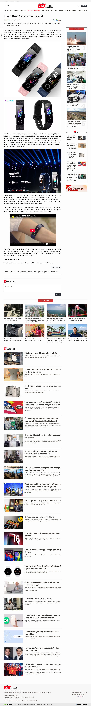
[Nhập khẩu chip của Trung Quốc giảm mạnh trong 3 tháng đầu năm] (13, 440)
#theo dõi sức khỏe (54, 271)
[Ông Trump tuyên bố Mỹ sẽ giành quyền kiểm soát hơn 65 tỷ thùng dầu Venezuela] (56, 310)
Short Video (54, 10)
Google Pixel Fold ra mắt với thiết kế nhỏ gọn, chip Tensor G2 (71, 155)
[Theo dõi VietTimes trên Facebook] (75, 696)
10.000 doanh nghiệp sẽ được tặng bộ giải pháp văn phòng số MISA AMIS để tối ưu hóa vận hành (43, 485)
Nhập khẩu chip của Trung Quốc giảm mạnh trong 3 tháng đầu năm (43, 436)
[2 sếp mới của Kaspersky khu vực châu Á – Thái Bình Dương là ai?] (13, 653)
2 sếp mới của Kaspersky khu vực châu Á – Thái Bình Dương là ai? (42, 649)
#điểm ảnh (23, 271)
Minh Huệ (8, 20)
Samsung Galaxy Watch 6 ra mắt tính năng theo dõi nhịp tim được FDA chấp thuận (43, 567)
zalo (78, 696)
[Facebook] (51, 20)
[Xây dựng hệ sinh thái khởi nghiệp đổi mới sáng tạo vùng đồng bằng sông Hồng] (13, 472)
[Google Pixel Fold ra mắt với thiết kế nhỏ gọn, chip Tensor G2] (82, 155)
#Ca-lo (35, 271)
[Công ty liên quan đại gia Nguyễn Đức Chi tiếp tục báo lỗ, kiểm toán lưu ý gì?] (77, 330)
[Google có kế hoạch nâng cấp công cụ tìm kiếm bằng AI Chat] (13, 636)
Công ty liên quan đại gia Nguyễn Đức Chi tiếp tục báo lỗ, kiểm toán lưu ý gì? (77, 339)
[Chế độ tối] (78, 5)
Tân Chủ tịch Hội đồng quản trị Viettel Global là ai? (43, 500)
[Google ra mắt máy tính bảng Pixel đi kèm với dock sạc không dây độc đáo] (82, 145)
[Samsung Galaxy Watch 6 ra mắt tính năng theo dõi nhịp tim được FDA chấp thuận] (13, 571)
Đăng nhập (84, 5)
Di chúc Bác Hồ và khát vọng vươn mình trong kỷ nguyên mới (12, 319)
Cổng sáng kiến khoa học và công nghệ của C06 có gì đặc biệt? (76, 319)
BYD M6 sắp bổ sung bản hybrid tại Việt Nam (73, 104)
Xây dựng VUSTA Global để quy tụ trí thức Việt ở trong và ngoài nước (34, 339)
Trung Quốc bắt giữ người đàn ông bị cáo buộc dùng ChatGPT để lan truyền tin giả (41, 452)
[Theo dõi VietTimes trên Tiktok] (83, 696)
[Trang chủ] (5, 10)
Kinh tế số (23, 10)
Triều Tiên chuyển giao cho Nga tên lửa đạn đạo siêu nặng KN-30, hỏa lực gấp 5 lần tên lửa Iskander (73, 48)
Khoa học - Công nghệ (34, 10)
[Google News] (58, 20)
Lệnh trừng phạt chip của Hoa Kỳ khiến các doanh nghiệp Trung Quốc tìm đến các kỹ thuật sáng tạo (72, 166)
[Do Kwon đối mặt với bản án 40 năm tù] (13, 604)
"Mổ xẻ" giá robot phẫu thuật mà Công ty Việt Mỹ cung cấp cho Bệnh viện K (73, 86)
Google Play (84, 704)
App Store (78, 704)
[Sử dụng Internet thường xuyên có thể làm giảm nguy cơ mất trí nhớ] (13, 587)
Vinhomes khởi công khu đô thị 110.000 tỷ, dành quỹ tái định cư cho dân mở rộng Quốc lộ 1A (34, 320)
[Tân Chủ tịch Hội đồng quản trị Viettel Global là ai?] (13, 505)
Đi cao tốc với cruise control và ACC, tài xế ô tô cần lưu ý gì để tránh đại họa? (13, 340)
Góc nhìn (16, 10)
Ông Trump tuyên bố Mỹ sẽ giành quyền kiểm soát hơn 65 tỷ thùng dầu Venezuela (56, 320)
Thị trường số (45, 10)
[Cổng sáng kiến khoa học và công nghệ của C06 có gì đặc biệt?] (77, 310)
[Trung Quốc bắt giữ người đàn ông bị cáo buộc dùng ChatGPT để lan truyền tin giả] (13, 456)
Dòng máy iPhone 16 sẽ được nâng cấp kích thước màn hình (42, 534)
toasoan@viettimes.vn (79, 690)
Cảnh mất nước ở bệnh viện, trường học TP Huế (73, 67)
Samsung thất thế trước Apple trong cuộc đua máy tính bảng (43, 550)
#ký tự (18, 271)
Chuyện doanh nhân (70, 10)
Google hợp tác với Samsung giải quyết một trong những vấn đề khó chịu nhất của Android (42, 616)
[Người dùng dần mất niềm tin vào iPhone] (13, 522)
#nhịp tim (30, 271)
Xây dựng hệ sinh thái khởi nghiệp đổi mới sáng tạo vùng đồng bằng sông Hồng (43, 469)
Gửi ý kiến (58, 294)
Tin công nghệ (10, 349)
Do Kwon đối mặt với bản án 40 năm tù (38, 599)
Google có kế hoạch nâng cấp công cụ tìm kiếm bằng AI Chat (41, 632)
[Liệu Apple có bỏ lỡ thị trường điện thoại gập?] (82, 138)
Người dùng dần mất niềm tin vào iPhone (39, 517)
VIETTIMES (45, 5)
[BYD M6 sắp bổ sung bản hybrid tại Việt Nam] (76, 96)
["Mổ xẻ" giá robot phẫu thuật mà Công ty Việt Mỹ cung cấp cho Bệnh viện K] (76, 77)
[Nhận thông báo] (75, 5)
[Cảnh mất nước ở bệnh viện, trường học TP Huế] (76, 59)
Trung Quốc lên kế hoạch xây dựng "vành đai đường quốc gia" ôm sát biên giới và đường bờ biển (74, 124)
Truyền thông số (82, 10)
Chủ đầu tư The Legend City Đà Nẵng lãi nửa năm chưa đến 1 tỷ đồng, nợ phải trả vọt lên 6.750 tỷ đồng (56, 340)
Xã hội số (9, 10)
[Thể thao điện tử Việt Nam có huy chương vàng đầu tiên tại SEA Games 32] (13, 669)
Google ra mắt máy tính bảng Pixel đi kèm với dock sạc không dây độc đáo (72, 146)
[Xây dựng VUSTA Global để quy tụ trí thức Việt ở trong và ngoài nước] (34, 330)
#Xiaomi (13, 271)
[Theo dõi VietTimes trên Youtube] (80, 696)
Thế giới (61, 10)
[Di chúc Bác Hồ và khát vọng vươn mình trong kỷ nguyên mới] (13, 310)
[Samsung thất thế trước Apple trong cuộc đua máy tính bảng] (13, 554)
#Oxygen (41, 271)
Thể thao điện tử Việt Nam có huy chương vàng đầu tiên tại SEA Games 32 (43, 665)
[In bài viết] (53, 20)
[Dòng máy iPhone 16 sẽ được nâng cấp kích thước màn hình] (13, 538)
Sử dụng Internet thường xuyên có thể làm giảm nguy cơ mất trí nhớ (42, 583)
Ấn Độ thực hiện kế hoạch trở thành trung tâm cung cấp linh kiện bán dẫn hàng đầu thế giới (72, 177)
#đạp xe (46, 271)
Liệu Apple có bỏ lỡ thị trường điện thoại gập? (72, 137)
